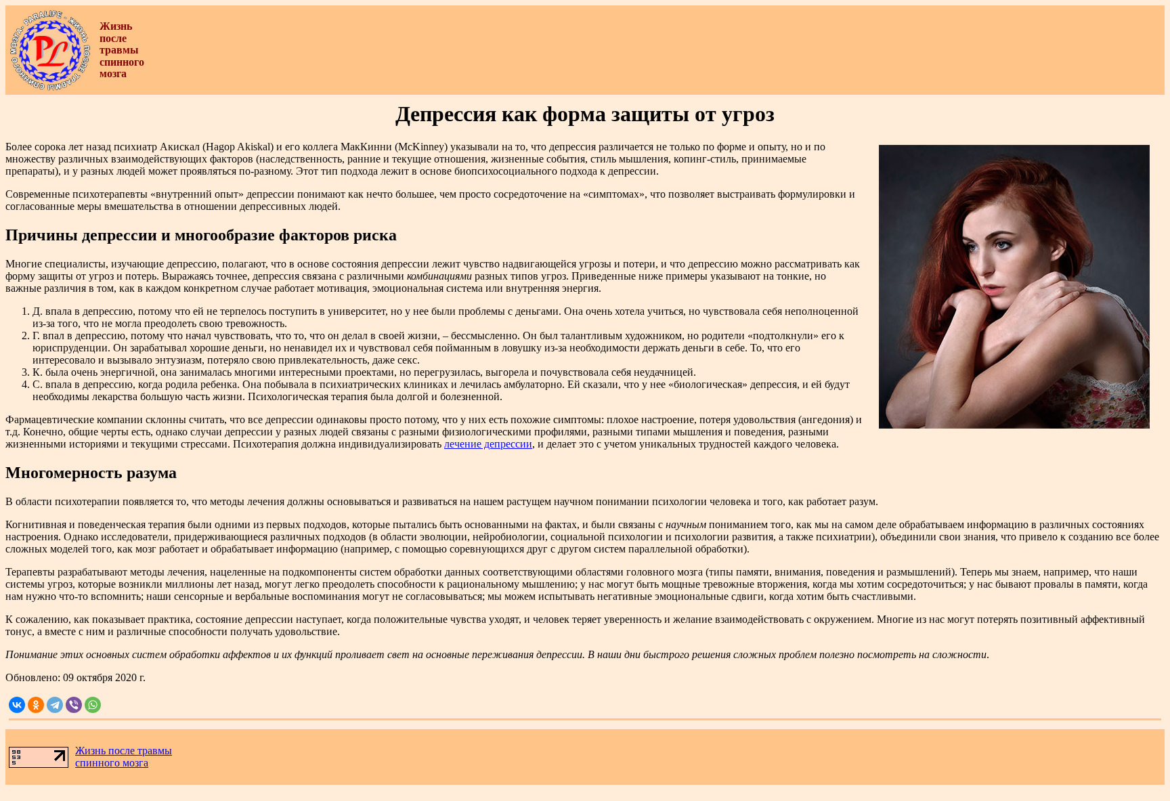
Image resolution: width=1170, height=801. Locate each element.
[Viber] (74, 705)
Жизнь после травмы (123, 750)
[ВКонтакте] (17, 705)
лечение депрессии (488, 444)
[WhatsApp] (93, 705)
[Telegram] (55, 705)
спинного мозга (111, 762)
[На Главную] (50, 87)
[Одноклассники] (36, 705)
